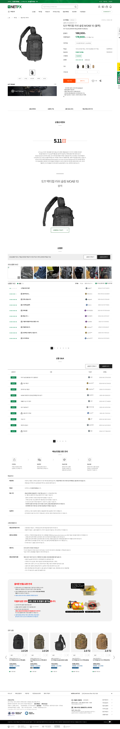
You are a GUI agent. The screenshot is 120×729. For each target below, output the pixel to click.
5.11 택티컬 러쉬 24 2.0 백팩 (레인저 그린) (38, 660)
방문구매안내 (37, 703)
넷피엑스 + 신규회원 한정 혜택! (23, 1)
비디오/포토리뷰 (101, 283)
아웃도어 (47, 12)
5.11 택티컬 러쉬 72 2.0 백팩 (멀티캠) (80, 660)
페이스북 (119, 86)
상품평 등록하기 (104, 257)
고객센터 (110, 1)
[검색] (75, 7)
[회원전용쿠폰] (103, 6)
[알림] (110, 6)
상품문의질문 (105, 714)
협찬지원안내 (105, 700)
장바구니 (82, 81)
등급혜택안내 (109, 48)
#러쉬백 (32, 78)
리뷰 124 (77, 671)
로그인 (100, 1)
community (107, 11)
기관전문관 (82, 12)
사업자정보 (38, 705)
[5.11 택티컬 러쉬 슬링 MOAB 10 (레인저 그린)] (83, 66)
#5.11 (20, 78)
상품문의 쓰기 (105, 366)
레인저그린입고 (24, 425)
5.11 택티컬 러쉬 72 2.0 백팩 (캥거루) (101, 660)
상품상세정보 (32, 109)
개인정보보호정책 (36, 693)
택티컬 (40, 12)
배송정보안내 (109, 52)
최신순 (81, 283)
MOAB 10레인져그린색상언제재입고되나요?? (31, 395)
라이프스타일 (56, 12)
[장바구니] (106, 6)
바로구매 (69, 81)
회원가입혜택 (105, 705)
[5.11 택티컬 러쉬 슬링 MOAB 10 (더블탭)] (78, 66)
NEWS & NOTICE (75, 693)
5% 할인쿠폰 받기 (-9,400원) (83, 43)
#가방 (26, 78)
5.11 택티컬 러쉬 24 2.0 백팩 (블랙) (17, 660)
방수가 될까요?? (24, 407)
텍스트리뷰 (109, 283)
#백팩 (38, 78)
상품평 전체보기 (90, 257)
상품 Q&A (69, 109)
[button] (6, 657)
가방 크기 (23, 419)
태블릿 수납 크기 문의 (26, 401)
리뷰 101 (55, 671)
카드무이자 (78, 56)
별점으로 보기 (88, 283)
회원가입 (105, 1)
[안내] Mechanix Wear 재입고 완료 (90, 693)
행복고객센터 (47, 693)
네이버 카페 (119, 88)
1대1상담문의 (105, 702)
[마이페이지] (99, 6)
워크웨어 (74, 12)
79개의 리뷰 (87, 59)
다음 (66, 348)
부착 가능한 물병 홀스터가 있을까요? (29, 377)
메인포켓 (25, 431)
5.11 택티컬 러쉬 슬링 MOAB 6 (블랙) (59, 660)
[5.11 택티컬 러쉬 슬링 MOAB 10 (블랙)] (88, 66)
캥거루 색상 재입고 (25, 389)
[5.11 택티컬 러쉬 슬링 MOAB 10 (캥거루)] (93, 66)
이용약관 (27, 693)
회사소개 (10, 693)
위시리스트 (93, 81)
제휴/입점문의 (18, 693)
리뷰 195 (13, 671)
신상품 (33, 12)
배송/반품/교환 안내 (88, 109)
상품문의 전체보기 (91, 366)
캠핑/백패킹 (66, 12)
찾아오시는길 (44, 703)
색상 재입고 (26, 383)
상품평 (51, 109)
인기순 (76, 283)
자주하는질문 (105, 708)
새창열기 (26, 655)
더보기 (111, 693)
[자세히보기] (80, 88)
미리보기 (23, 655)
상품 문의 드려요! (27, 413)
